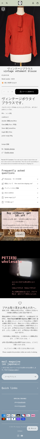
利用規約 (20, 431)
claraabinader (22, 402)
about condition (9, 193)
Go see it (20, 234)
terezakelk (23, 406)
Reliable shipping (10, 149)
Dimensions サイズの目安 (13, 179)
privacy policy (14, 370)
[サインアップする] (35, 377)
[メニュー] (2, 3)
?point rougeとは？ (10, 197)
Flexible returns (9, 152)
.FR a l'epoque (16, 427)
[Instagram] (18, 435)
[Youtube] (22, 435)
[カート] (37, 3)
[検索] (7, 3)
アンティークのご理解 (12, 188)
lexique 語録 (5, 144)
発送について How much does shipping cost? (19, 183)
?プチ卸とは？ (9, 202)
